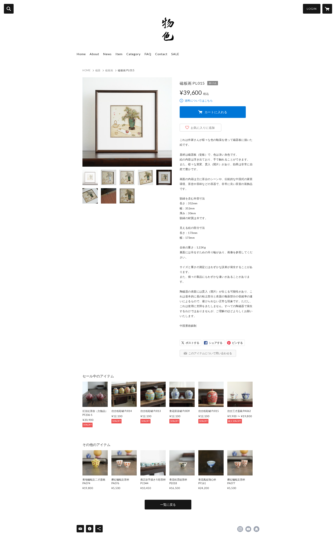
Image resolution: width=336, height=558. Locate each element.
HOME (86, 70)
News (107, 54)
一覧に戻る (168, 504)
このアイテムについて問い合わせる (210, 353)
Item (119, 54)
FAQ (147, 54)
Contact (161, 54)
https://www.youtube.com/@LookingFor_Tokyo (248, 529)
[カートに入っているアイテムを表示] (327, 9)
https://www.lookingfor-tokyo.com (256, 529)
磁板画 (109, 70)
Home (81, 54)
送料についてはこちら (199, 100)
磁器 (98, 70)
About (94, 54)
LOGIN (312, 8)
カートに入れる (216, 112)
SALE (175, 54)
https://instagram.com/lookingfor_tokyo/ (240, 529)
